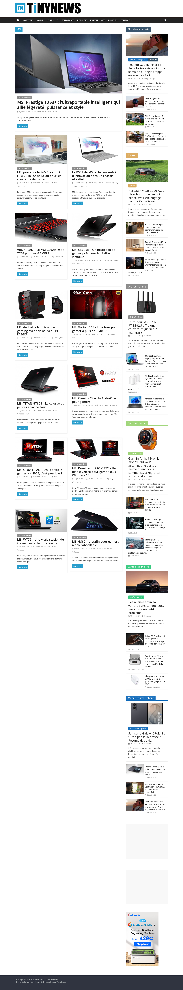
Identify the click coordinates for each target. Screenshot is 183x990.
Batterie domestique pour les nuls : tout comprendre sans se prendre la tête (154, 228)
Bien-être (82, 20)
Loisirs (50, 20)
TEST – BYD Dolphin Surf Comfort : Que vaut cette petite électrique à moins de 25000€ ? (155, 137)
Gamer (57, 257)
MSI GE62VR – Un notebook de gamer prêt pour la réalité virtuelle (93, 253)
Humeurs (112, 20)
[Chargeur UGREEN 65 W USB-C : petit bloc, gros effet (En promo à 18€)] (135, 675)
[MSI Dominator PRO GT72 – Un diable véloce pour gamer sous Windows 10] (96, 439)
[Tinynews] (18, 20)
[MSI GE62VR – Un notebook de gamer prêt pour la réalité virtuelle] (96, 214)
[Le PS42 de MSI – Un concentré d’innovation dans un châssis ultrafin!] (96, 136)
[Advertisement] (147, 841)
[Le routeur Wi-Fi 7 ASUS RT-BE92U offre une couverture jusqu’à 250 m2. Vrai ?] (147, 292)
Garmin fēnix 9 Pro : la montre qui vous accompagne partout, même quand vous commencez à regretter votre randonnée (144, 467)
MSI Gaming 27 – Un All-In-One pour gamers (94, 400)
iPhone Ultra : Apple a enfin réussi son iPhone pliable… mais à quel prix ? (155, 770)
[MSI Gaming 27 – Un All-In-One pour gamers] (96, 366)
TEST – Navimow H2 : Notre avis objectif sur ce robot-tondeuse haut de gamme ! (155, 120)
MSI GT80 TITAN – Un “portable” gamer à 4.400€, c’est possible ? (40, 471)
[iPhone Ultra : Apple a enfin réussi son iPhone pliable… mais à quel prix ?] (135, 765)
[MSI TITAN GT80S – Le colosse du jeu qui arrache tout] (41, 366)
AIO (113, 405)
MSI (56, 111)
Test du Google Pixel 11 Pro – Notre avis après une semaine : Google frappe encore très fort (146, 70)
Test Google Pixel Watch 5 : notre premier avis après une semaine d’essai (155, 102)
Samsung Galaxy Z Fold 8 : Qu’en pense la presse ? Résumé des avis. (146, 736)
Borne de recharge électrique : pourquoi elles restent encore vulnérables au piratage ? (155, 524)
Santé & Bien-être (136, 597)
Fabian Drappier (94, 183)
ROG (27, 414)
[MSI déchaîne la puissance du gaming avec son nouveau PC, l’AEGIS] (41, 291)
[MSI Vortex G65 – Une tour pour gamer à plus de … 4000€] (96, 291)
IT (58, 20)
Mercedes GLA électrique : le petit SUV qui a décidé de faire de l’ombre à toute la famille (155, 504)
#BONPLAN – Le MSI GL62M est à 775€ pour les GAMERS (40, 251)
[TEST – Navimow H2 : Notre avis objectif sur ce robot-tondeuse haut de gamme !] (135, 115)
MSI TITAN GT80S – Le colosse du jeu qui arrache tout (40, 405)
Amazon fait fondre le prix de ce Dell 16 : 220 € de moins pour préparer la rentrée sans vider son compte (155, 403)
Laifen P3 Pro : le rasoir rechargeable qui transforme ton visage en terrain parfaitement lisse (155, 641)
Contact (125, 20)
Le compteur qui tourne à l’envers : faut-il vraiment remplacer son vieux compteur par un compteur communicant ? (147, 266)
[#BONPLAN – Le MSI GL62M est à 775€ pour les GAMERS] (41, 214)
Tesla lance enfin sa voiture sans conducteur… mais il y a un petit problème (146, 607)
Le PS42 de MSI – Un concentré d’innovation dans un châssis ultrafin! (94, 175)
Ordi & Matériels (24, 97)
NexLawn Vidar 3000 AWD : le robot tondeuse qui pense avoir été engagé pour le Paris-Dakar (146, 196)
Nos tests (28, 20)
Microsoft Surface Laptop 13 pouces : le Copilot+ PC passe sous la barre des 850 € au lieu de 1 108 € (155, 361)
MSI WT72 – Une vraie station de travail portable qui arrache (40, 541)
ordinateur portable (79, 186)
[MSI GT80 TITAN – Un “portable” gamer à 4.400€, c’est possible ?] (41, 439)
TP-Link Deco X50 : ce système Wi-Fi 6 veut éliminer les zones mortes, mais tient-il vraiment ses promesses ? (146, 382)
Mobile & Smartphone (138, 60)
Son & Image (68, 20)
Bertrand (37, 111)
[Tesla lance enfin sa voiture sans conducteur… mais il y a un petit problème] (147, 572)
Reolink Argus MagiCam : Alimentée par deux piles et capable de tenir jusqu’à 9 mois (155, 246)
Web (103, 20)
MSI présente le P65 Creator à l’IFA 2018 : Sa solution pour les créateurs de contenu (39, 175)
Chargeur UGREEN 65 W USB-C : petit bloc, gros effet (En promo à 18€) (155, 680)
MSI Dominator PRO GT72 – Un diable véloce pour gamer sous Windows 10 (94, 471)
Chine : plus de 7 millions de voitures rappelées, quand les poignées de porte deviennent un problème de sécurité (145, 546)
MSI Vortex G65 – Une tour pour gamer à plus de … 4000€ (95, 329)
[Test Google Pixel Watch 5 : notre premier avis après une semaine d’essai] (135, 97)
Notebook (21, 186)
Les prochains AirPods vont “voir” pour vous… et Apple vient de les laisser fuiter (155, 788)
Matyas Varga (149, 78)
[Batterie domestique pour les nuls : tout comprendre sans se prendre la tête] (135, 223)
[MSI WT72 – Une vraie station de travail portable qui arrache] (41, 510)
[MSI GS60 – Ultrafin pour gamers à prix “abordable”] (96, 510)
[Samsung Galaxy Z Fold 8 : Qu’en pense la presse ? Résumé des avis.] (147, 704)
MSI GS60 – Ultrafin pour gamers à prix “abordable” (95, 543)
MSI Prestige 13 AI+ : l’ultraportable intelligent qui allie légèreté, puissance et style (68, 104)
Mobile (39, 20)
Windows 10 (76, 482)
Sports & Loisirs (136, 453)
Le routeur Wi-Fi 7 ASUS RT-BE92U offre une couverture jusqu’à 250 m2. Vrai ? (144, 327)
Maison (94, 20)
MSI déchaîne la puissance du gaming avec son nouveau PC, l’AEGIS (38, 330)
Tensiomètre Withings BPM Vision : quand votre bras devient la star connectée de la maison (154, 661)
